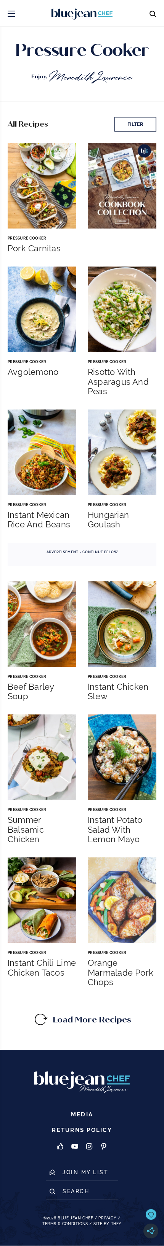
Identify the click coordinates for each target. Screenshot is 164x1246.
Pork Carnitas (34, 248)
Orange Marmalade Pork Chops (120, 972)
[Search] (152, 13)
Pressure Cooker (27, 238)
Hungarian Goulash (108, 519)
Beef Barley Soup (31, 691)
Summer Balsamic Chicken (26, 829)
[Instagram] (89, 1147)
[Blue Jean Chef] (62, 13)
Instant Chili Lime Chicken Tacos (42, 967)
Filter (135, 124)
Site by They (107, 1224)
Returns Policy (82, 1130)
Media (82, 1114)
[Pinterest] (103, 1147)
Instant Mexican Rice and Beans (39, 519)
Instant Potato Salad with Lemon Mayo (115, 829)
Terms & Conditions (65, 1224)
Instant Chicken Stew (118, 691)
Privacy (107, 1218)
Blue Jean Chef (75, 1218)
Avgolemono (33, 372)
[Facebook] (60, 1147)
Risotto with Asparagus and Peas (118, 381)
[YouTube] (74, 1147)
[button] (11, 13)
